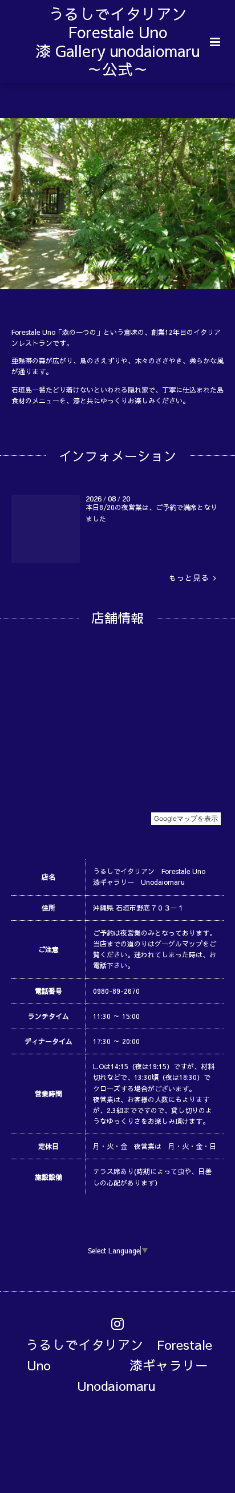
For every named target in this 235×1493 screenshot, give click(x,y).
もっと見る (191, 577)
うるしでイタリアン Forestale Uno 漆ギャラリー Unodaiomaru (123, 1364)
